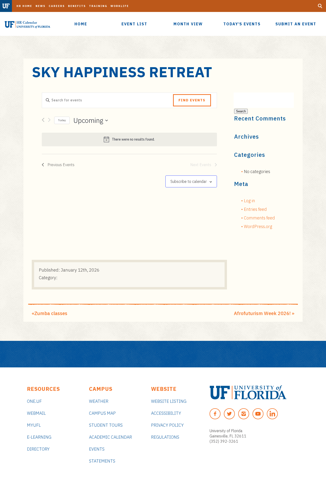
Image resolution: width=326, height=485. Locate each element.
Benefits (77, 6)
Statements (102, 461)
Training (98, 6)
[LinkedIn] (272, 413)
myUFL (34, 425)
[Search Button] (320, 6)
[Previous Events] (43, 121)
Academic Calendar (110, 437)
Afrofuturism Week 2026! (262, 313)
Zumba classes (50, 313)
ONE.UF (34, 401)
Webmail (36, 413)
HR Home (24, 6)
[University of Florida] (248, 392)
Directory (38, 449)
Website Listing (168, 401)
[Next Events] (49, 121)
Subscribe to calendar (188, 181)
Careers (57, 6)
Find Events (192, 100)
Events (97, 449)
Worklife (119, 6)
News (40, 6)
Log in (249, 200)
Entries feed (255, 209)
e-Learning (39, 437)
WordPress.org (258, 226)
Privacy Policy (167, 425)
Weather (98, 401)
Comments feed (259, 218)
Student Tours (106, 425)
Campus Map (102, 413)
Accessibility (166, 413)
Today (62, 120)
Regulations (165, 437)
